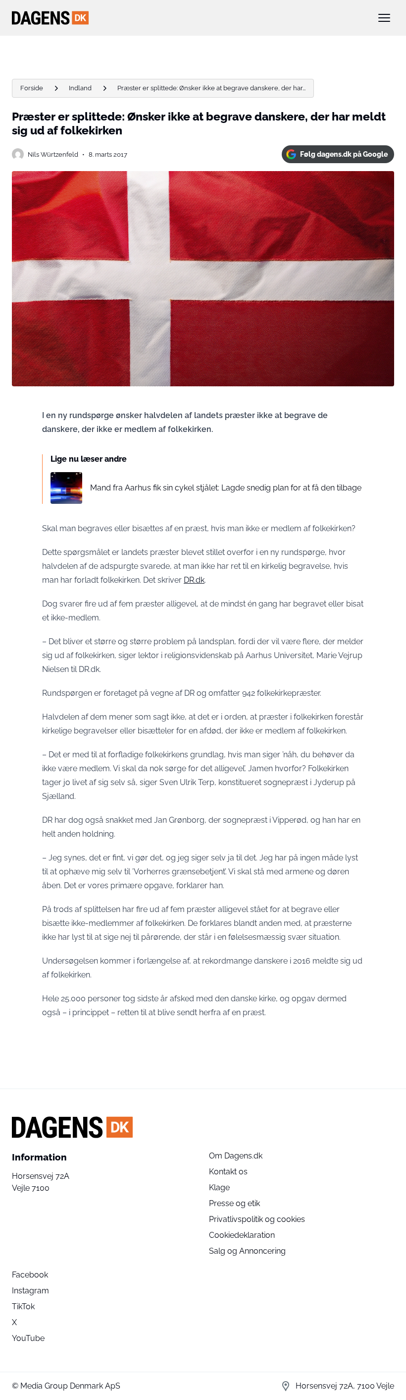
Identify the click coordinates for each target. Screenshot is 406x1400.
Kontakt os (228, 1171)
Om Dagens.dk (235, 1155)
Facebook (30, 1274)
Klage (219, 1187)
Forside (31, 88)
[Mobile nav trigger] (384, 18)
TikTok (23, 1306)
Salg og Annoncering (247, 1251)
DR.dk (194, 580)
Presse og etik (234, 1203)
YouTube (28, 1338)
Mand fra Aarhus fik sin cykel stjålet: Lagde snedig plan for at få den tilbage (225, 487)
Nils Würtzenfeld (53, 154)
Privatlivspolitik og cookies (257, 1219)
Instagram (30, 1290)
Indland (80, 88)
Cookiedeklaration (242, 1235)
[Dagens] (187, 18)
